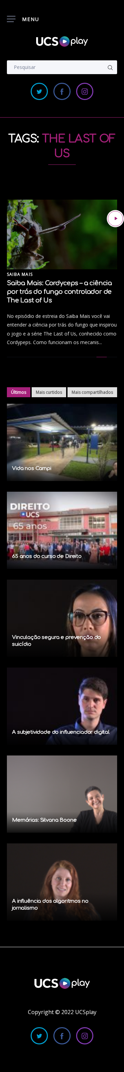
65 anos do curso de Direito (47, 556)
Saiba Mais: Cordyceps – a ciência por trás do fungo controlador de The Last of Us (59, 292)
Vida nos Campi (31, 468)
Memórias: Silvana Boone (44, 820)
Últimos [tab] (18, 392)
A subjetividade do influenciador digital (61, 732)
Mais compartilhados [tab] (92, 392)
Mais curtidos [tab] (49, 392)
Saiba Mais (20, 274)
